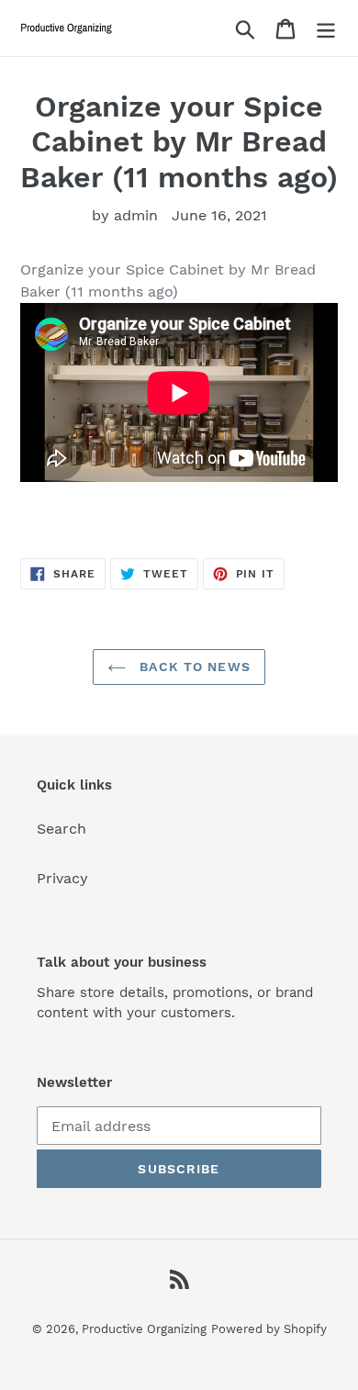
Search (61, 828)
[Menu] (326, 28)
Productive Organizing (144, 1329)
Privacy (62, 878)
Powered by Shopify (269, 1329)
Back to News (193, 666)
